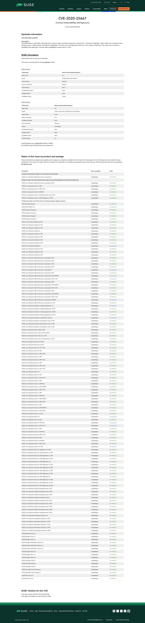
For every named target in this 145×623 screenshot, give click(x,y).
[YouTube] (114, 611)
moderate (47, 62)
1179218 (36, 143)
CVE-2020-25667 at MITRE (29, 38)
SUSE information (30, 55)
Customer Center (97, 2)
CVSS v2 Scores (25, 69)
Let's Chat (84, 611)
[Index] (73, 27)
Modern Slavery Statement (46, 611)
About (55, 611)
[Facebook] (117, 611)
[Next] (78, 27)
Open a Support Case (24, 619)
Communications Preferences (66, 611)
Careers (32, 611)
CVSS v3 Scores (25, 102)
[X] (121, 611)
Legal (36, 611)
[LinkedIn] (125, 611)
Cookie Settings (109, 619)
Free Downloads (124, 9)
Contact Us (113, 8)
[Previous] (68, 27)
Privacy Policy (119, 619)
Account (108, 2)
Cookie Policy (126, 619)
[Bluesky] (128, 611)
